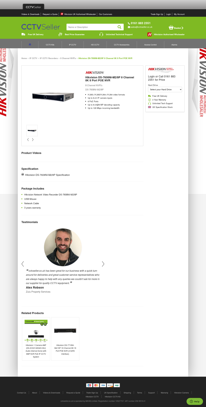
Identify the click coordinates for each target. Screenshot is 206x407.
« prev (27, 139)
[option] (62, 260)
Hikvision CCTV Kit (112, 396)
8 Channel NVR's (68, 58)
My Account (179, 14)
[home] (30, 44)
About (34, 392)
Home (24, 58)
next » (32, 139)
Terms (139, 392)
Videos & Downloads (30, 14)
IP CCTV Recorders (49, 58)
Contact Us (21, 392)
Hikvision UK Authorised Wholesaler (80, 14)
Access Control (150, 44)
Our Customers (105, 14)
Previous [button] (22, 264)
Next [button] (103, 264)
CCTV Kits (50, 44)
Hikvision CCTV (92, 396)
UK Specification (111, 392)
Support (151, 392)
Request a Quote (50, 14)
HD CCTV (95, 44)
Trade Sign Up (157, 14)
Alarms (174, 44)
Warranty (164, 392)
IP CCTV (72, 44)
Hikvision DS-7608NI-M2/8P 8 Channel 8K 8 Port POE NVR (105, 58)
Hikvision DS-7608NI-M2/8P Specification (47, 175)
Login (168, 14)
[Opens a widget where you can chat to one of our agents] (194, 401)
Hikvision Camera (181, 392)
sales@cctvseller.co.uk (141, 26)
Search (119, 27)
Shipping (127, 392)
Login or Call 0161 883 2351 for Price (161, 77)
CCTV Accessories (121, 44)
